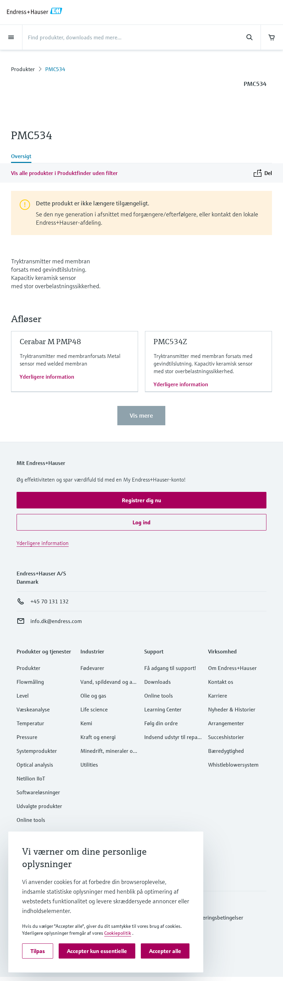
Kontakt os (220, 681)
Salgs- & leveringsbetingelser (209, 917)
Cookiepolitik (117, 933)
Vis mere (141, 415)
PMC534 (55, 69)
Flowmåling (30, 681)
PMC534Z (170, 341)
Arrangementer (226, 723)
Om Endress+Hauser (232, 667)
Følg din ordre (161, 723)
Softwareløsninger (38, 792)
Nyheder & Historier (231, 709)
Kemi (86, 723)
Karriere (217, 695)
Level (23, 695)
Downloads (157, 681)
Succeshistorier (226, 737)
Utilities (89, 764)
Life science (94, 709)
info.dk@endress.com (56, 621)
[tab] (21, 156)
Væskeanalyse (33, 709)
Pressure (27, 737)
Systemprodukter (37, 750)
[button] (141, 500)
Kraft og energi (98, 737)
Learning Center (163, 709)
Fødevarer (92, 667)
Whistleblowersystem (233, 764)
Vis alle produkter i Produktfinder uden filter (64, 172)
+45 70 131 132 (49, 601)
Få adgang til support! (170, 667)
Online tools (31, 819)
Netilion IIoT (31, 778)
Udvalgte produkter (39, 806)
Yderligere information (47, 376)
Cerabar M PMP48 (50, 341)
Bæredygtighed (226, 750)
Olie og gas (93, 695)
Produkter (23, 69)
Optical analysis (35, 764)
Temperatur (30, 723)
